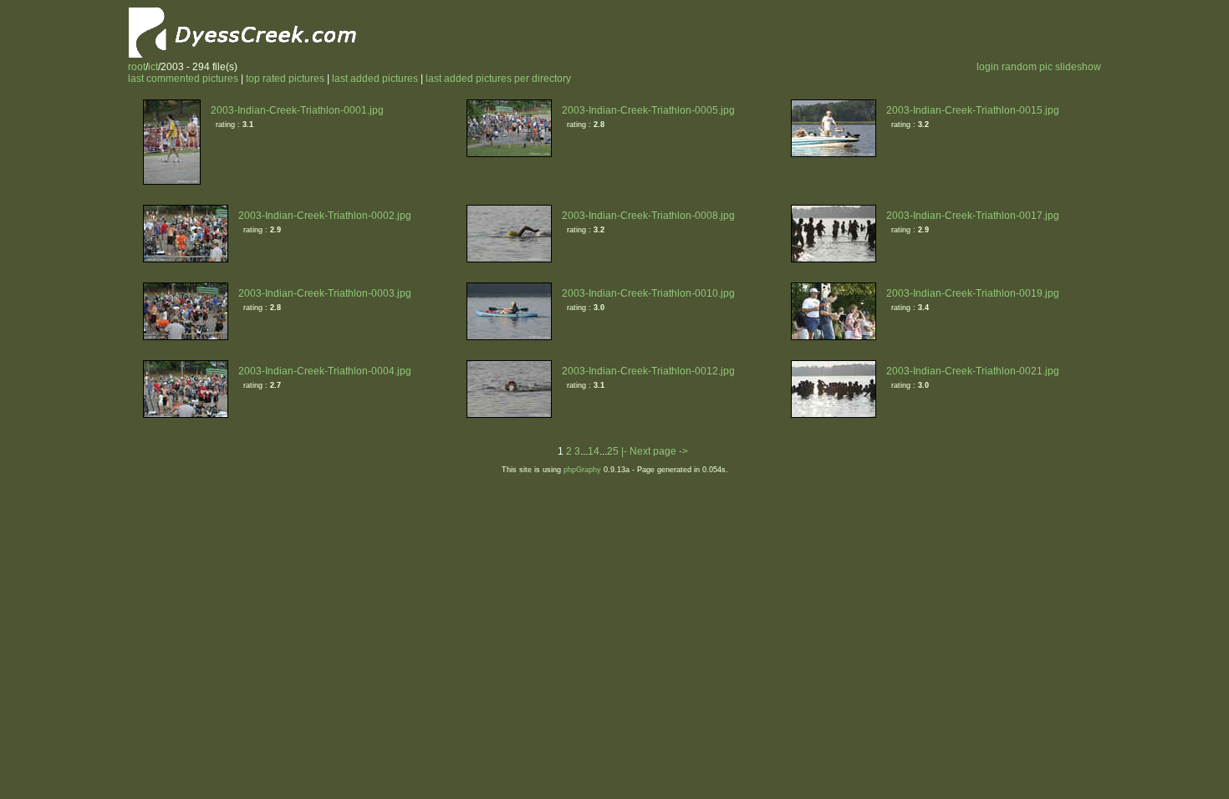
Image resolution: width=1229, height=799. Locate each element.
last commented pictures (183, 78)
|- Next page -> (654, 451)
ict (153, 67)
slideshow (1078, 67)
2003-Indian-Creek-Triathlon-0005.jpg (648, 110)
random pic (1027, 67)
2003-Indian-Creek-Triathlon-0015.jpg (972, 110)
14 (593, 451)
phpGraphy (582, 470)
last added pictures (375, 78)
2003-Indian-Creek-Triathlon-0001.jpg (297, 110)
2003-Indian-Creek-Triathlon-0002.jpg (324, 215)
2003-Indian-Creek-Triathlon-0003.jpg (324, 293)
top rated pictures (285, 78)
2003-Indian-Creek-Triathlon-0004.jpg (324, 371)
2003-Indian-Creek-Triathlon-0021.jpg (972, 371)
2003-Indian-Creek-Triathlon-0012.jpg (648, 371)
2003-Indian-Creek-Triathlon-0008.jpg (648, 215)
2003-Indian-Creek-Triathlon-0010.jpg (648, 293)
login (988, 67)
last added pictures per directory (498, 78)
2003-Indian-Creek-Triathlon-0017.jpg (972, 215)
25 (613, 451)
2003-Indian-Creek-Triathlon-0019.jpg (972, 293)
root (136, 67)
